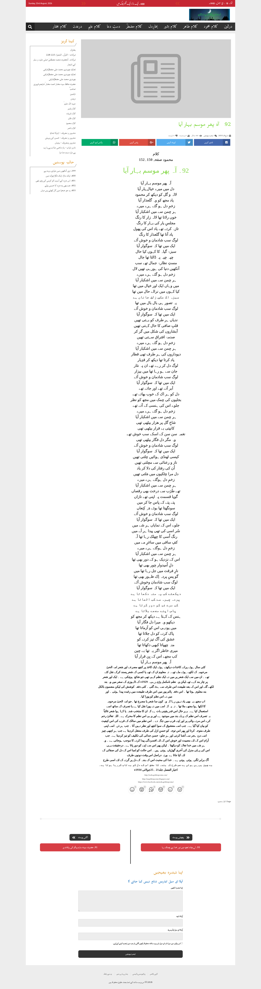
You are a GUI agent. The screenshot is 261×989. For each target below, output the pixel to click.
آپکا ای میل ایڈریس (175, 930)
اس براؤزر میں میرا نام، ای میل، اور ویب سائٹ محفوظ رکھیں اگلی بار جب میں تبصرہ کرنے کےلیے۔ (147, 943)
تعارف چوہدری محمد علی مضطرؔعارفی (59, 69)
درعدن (77, 26)
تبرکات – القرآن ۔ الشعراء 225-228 (61, 54)
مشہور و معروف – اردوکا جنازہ (63, 133)
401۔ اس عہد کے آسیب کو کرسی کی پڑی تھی (56, 180)
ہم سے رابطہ (107, 974)
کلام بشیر (170, 26)
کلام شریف (71, 113)
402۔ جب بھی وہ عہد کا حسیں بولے (60, 185)
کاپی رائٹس (154, 974)
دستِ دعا (113, 26)
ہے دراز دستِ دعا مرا (67, 152)
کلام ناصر (72, 128)
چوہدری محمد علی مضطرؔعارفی (62, 79)
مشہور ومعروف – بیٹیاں (65, 142)
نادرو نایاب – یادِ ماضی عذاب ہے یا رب (60, 147)
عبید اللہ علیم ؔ (69, 103)
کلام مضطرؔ (134, 26)
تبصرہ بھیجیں (208, 136)
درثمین (228, 26)
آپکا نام (179, 916)
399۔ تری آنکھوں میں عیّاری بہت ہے (60, 170)
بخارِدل (153, 26)
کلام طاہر (190, 26)
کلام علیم (94, 26)
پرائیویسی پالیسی (139, 974)
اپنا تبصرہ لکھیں (177, 888)
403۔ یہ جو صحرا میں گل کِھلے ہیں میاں (58, 190)
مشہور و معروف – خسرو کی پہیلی (60, 137)
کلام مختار (60, 26)
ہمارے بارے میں (122, 974)
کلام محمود (211, 26)
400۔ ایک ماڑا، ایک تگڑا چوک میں (130, 4)
